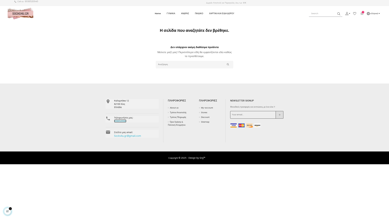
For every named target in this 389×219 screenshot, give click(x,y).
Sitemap (205, 122)
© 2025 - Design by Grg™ (192, 157)
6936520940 (31, 1)
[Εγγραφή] (279, 115)
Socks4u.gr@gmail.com (127, 135)
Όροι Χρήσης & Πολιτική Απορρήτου (177, 123)
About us (174, 108)
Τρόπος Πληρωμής (178, 117)
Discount (205, 117)
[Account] (348, 13)
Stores (204, 113)
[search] (339, 14)
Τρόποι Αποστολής (178, 113)
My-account (207, 108)
